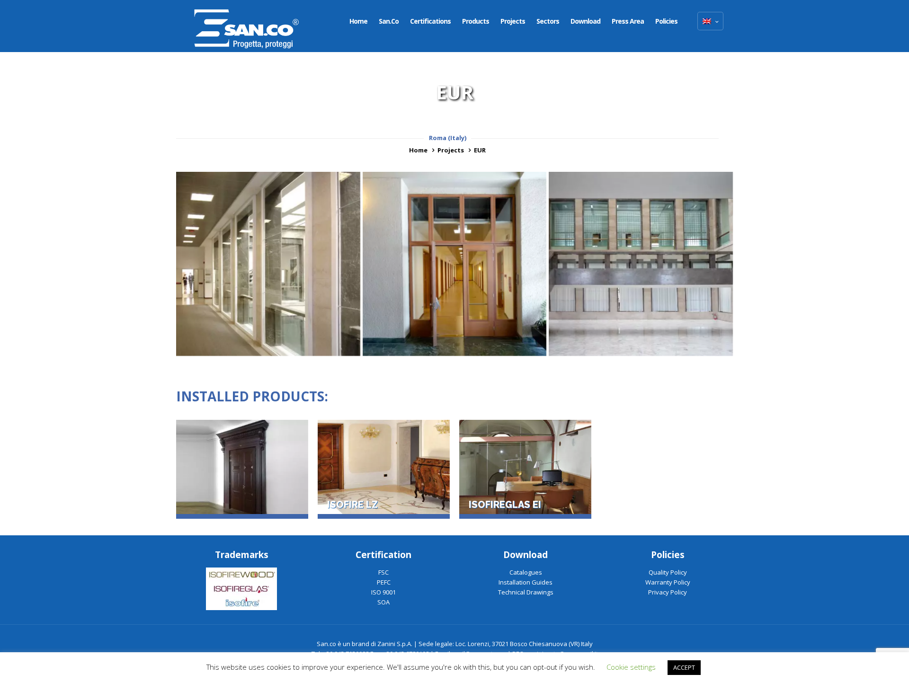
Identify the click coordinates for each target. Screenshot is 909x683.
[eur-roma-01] (641, 264)
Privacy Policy (667, 592)
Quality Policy (668, 572)
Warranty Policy (667, 582)
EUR (480, 150)
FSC (383, 572)
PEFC (384, 582)
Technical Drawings (525, 592)
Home (418, 150)
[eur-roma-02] (268, 264)
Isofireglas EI (505, 505)
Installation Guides (526, 582)
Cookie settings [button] (631, 667)
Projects (450, 150)
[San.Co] (247, 26)
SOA (383, 602)
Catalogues (525, 572)
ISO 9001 (383, 592)
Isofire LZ (352, 505)
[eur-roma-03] (455, 264)
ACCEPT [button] (684, 667)
